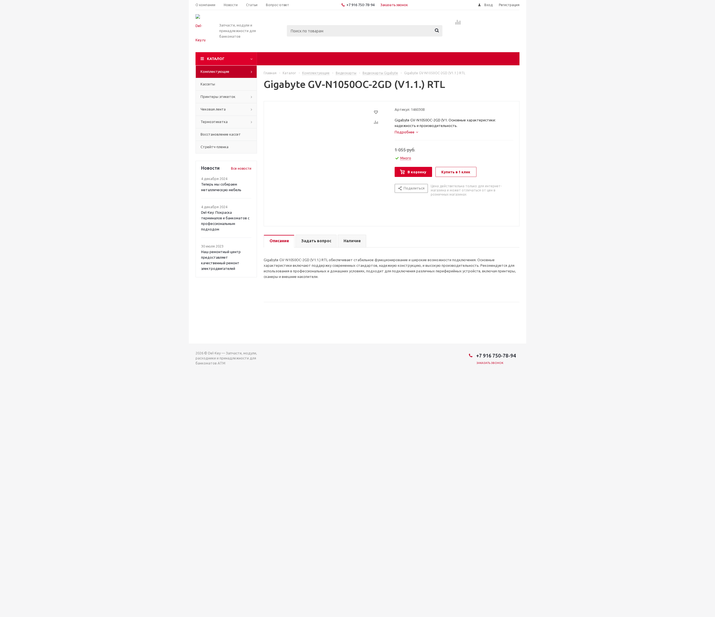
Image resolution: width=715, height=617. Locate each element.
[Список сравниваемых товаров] (458, 24)
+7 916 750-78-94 (360, 5)
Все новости (241, 168)
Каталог (216, 59)
